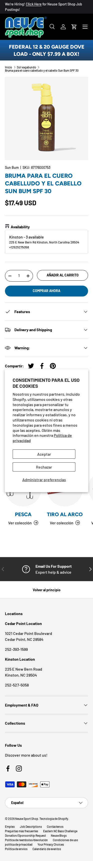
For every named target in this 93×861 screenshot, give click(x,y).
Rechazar (44, 467)
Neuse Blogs (59, 835)
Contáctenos (55, 826)
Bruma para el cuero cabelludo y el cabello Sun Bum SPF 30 (42, 70)
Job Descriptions (31, 826)
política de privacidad (18, 844)
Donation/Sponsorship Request (25, 835)
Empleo (10, 826)
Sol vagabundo (26, 67)
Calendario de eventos (46, 849)
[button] (74, 26)
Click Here (34, 4)
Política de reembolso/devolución (26, 840)
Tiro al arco (65, 514)
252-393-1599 (16, 649)
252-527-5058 (17, 685)
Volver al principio (47, 590)
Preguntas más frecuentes (21, 831)
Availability (20, 226)
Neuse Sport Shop (26, 818)
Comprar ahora (46, 291)
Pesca (23, 514)
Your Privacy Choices (50, 844)
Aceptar (44, 454)
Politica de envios (16, 849)
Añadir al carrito (63, 275)
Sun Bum (12, 167)
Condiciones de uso (65, 840)
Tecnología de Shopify (53, 818)
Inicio (8, 67)
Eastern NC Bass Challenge (60, 831)
